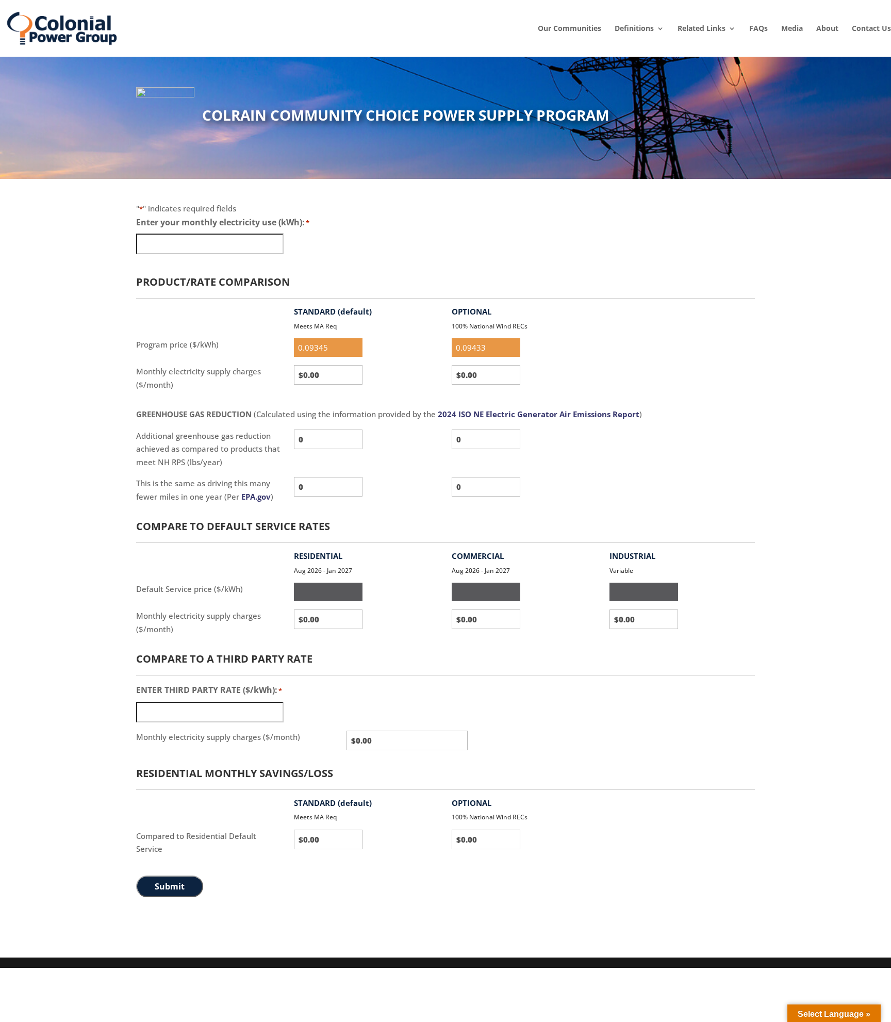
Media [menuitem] (792, 28)
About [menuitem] (827, 28)
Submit (170, 886)
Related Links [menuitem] (701, 28)
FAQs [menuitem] (758, 28)
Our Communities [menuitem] (569, 28)
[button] (880, 947)
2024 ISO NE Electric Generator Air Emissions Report (538, 414)
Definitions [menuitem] (634, 28)
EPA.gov (256, 496)
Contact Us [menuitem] (871, 28)
